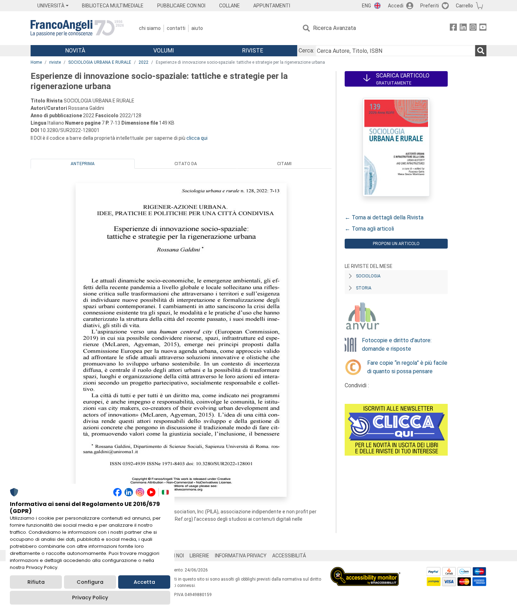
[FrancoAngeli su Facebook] (453, 28)
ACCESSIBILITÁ (289, 555)
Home (36, 62)
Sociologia (368, 276)
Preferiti (429, 5)
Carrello (464, 5)
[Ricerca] (480, 50)
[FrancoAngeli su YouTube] (482, 28)
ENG (366, 5)
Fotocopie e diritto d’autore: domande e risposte (397, 344)
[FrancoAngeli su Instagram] (473, 28)
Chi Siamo (150, 28)
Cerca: (306, 50)
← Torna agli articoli (369, 228)
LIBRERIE (199, 555)
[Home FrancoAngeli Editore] (77, 28)
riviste (55, 62)
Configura (90, 582)
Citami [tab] (284, 163)
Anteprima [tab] (83, 163)
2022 (143, 62)
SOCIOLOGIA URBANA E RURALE (99, 62)
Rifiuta (36, 582)
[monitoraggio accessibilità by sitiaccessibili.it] (365, 571)
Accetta (144, 582)
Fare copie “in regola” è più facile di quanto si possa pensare (407, 367)
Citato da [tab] (185, 163)
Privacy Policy (90, 597)
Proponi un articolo (396, 243)
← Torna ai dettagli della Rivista (384, 217)
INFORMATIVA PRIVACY (241, 555)
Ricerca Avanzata (334, 28)
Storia (363, 288)
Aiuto (197, 28)
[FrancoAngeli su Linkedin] (463, 28)
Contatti (176, 28)
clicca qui (197, 138)
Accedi (395, 5)
